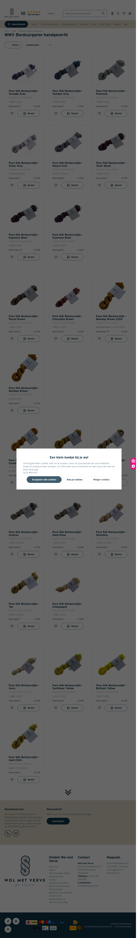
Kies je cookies (74, 479)
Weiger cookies (101, 479)
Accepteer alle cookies (44, 479)
